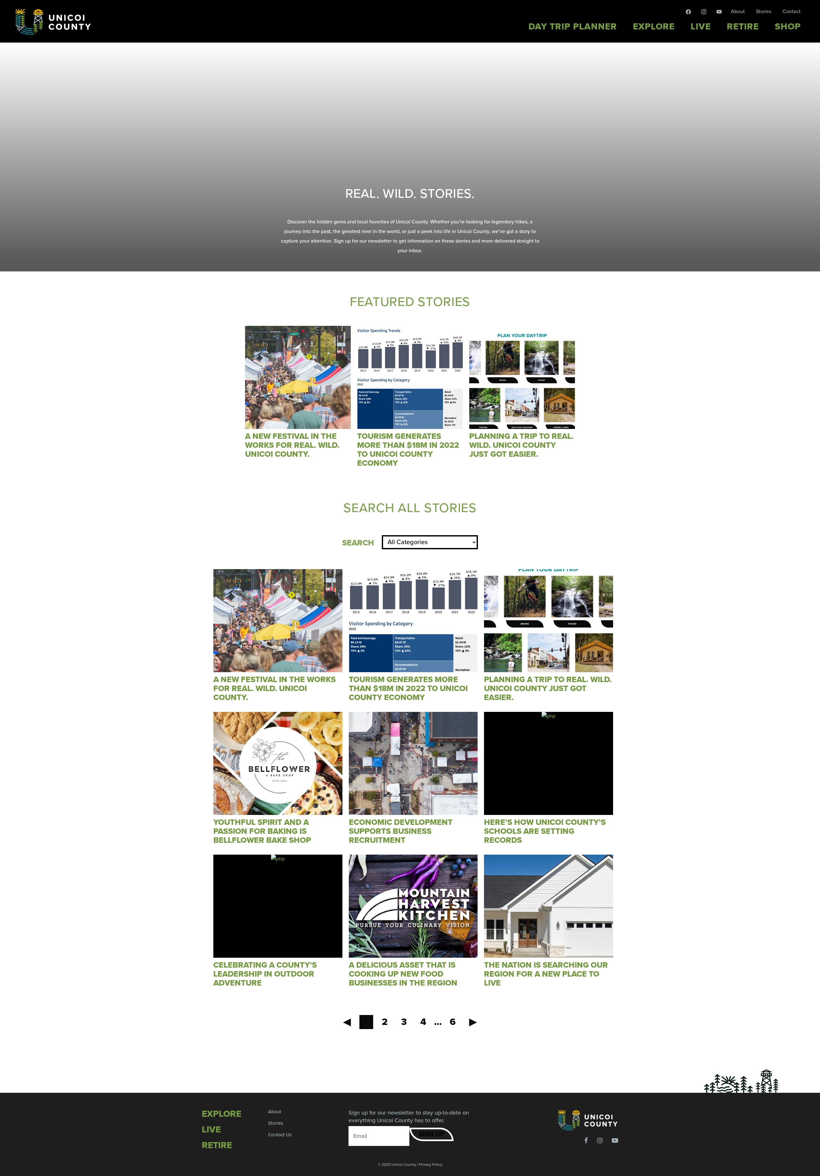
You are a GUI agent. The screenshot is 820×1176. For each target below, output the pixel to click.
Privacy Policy (430, 1164)
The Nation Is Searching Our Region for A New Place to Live (546, 974)
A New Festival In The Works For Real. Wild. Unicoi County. (292, 445)
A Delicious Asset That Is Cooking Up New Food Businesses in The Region (403, 974)
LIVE (211, 1129)
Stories (763, 11)
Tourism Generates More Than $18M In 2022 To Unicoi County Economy (408, 449)
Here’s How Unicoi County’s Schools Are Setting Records (545, 831)
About (738, 11)
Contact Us (280, 1135)
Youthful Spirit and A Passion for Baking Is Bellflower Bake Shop (262, 831)
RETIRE (217, 1145)
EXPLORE (221, 1114)
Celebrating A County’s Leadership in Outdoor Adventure (265, 974)
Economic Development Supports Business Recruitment (401, 831)
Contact (791, 11)
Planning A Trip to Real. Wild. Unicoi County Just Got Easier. (521, 445)
